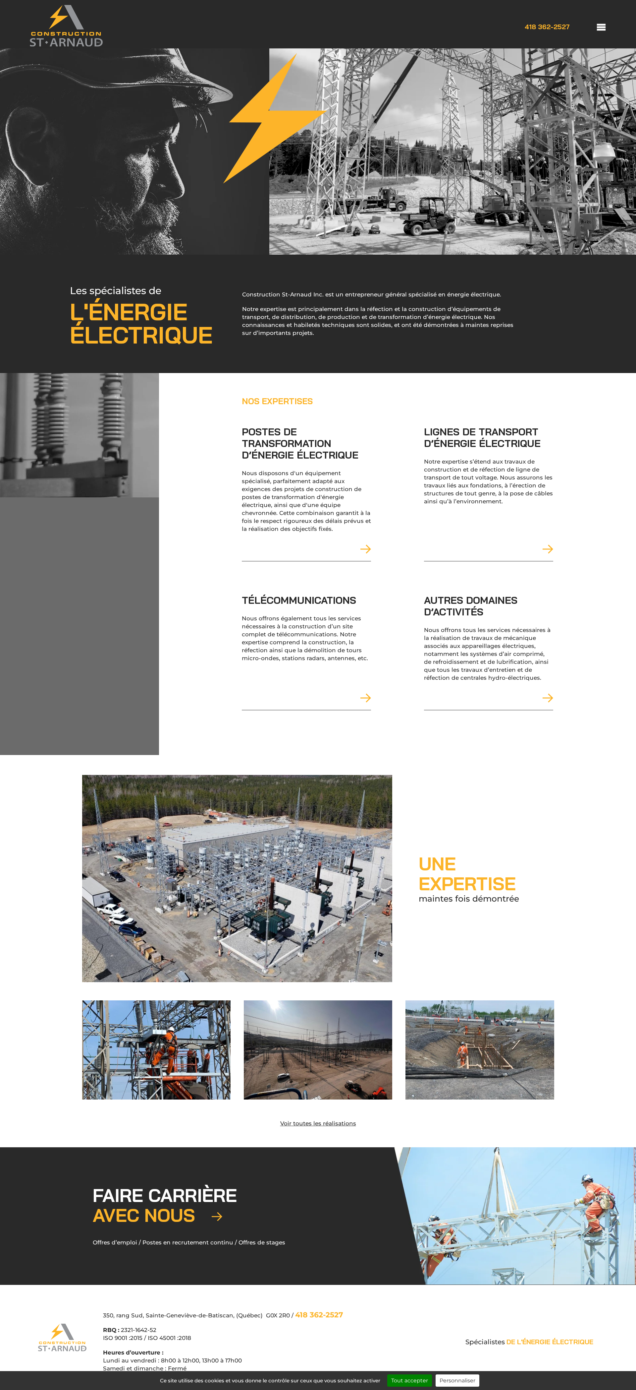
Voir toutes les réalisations (318, 1123)
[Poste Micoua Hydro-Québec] (318, 1050)
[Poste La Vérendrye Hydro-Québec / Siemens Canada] (237, 878)
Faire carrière (165, 1205)
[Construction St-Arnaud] (66, 44)
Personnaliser (457, 1380)
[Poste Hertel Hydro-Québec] (479, 1050)
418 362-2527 (547, 27)
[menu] (594, 26)
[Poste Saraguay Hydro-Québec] (156, 1050)
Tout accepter (409, 1380)
